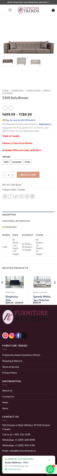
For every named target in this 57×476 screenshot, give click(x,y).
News (5, 402)
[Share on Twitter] (16, 196)
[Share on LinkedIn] (32, 196)
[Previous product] (11, 108)
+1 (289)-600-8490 (24, 439)
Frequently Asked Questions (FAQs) (21, 354)
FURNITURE (17, 90)
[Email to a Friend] (21, 196)
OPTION (6, 157)
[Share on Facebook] (10, 196)
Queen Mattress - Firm (16, 462)
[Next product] (5, 108)
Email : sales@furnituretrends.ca (19, 450)
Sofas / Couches (18, 189)
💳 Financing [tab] (9, 227)
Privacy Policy (9, 372)
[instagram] (12, 335)
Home (5, 90)
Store (5, 408)
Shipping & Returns (12, 360)
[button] (10, 10)
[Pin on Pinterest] (26, 196)
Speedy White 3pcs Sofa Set (41, 298)
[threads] (21, 335)
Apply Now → (45, 124)
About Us (7, 390)
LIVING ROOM (33, 90)
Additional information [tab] (16, 221)
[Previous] (7, 37)
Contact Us (8, 396)
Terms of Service (10, 366)
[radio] (6, 162)
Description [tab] (9, 214)
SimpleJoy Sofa (11, 298)
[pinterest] (5, 335)
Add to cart (28, 174)
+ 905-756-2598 (21, 434)
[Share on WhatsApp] (5, 196)
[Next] (50, 37)
